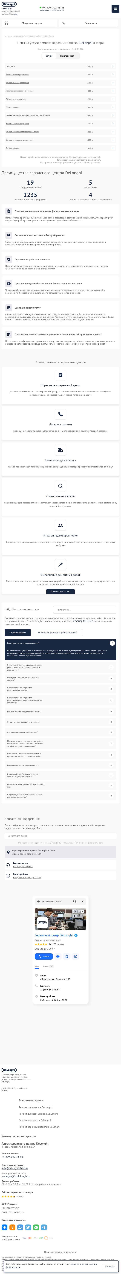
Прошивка (10, 66)
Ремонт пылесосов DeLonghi (35, 1120)
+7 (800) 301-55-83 (53, 7)
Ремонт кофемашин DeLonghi (35, 1107)
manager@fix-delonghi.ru (16, 1176)
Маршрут (46, 956)
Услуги (49, 55)
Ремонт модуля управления (17, 74)
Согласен (109, 1266)
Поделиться (4, 1227)
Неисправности (67, 55)
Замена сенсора (12, 148)
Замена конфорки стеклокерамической (22, 132)
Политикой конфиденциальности (89, 843)
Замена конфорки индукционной (20, 140)
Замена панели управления (17, 83)
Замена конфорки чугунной (17, 123)
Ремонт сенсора (12, 107)
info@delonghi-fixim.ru (15, 1168)
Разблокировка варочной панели (20, 91)
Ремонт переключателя (16, 99)
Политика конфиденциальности (60, 1252)
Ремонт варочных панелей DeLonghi (39, 1126)
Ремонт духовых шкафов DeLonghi (38, 1113)
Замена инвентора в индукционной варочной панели (28, 115)
